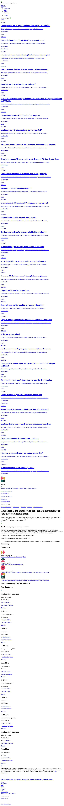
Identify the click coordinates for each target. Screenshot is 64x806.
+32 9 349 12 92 (6, 637)
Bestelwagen (12, 557)
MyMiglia (3, 6)
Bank (5, 10)
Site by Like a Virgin (6, 804)
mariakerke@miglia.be (7, 605)
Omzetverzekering (5, 501)
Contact (6, 15)
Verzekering (7, 8)
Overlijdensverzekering (6, 496)
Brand (2, 564)
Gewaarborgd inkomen (6, 491)
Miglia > (3, 507)
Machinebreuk (19, 564)
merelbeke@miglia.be (7, 657)
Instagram (3, 793)
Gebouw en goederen (18, 488)
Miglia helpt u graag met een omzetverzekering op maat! (14, 538)
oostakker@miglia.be (7, 674)
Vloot (24, 557)
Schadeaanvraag (5, 544)
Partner (5, 11)
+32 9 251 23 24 (6, 671)
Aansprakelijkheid (37, 572)
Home (2, 782)
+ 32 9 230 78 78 (6, 654)
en (2, 7)
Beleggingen (4, 499)
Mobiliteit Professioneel (6, 488)
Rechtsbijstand (45, 572)
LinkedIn (13, 793)
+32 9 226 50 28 (6, 602)
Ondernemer (16, 507)
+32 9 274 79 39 (6, 619)
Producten (23, 507)
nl (1, 7)
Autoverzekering (5, 557)
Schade (10, 564)
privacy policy (4, 798)
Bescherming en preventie (29, 488)
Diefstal (6, 564)
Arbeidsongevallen (5, 572)
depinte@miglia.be (6, 622)
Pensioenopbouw (5, 493)
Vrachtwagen (19, 557)
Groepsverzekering (15, 572)
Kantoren (6, 12)
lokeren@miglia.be (6, 639)
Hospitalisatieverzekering (26, 572)
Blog (2, 790)
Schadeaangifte (4, 792)
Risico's (14, 564)
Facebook (8, 793)
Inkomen (29, 507)
